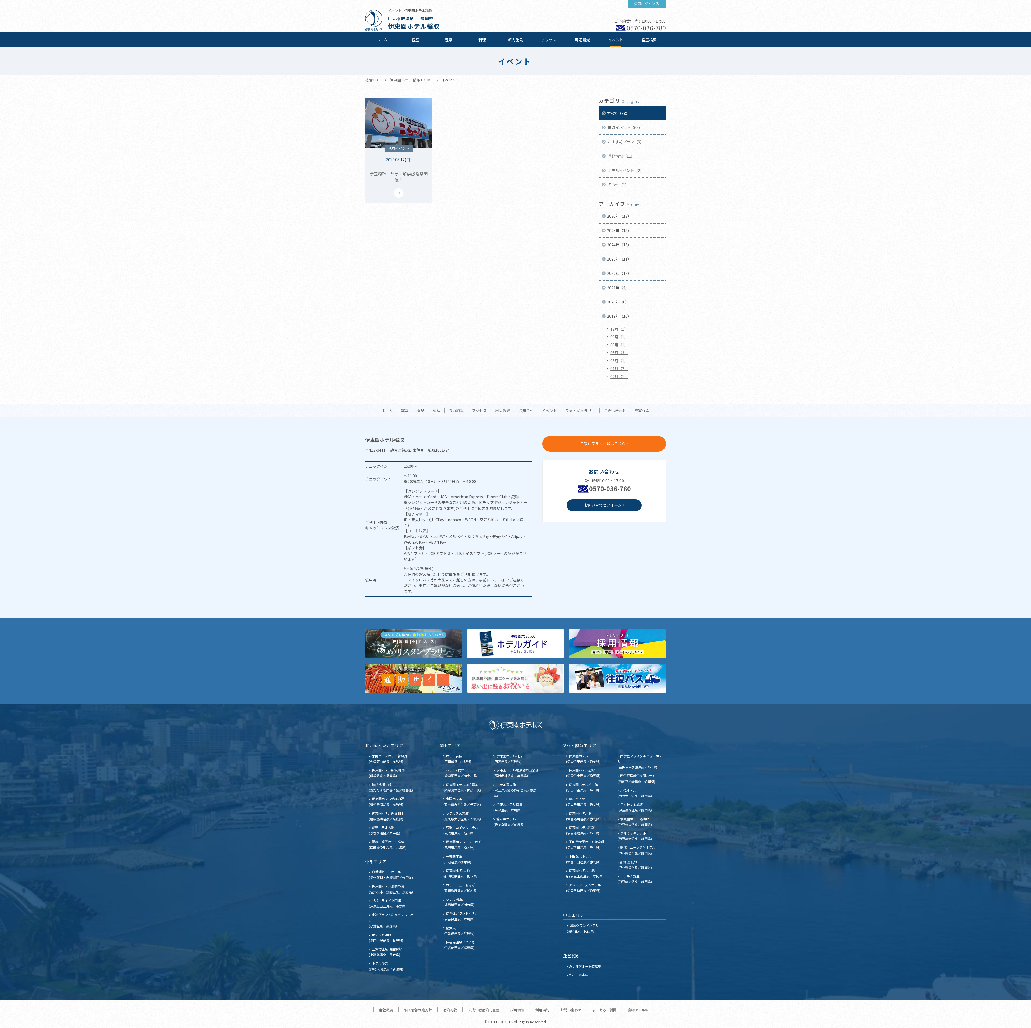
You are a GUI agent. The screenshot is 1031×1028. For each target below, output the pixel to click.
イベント (615, 39)
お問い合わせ (615, 410)
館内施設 (515, 39)
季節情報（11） (621, 156)
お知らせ (525, 410)
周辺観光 (582, 39)
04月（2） (619, 368)
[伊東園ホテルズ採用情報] (617, 643)
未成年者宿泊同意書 (483, 1009)
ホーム (381, 39)
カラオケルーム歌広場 (585, 966)
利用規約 (542, 1009)
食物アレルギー (640, 1009)
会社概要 (386, 1009)
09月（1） (619, 336)
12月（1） (619, 329)
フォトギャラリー (580, 410)
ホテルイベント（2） (625, 170)
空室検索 (649, 39)
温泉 (448, 39)
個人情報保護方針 (418, 1009)
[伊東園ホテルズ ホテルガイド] (515, 643)
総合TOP (373, 79)
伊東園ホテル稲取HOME (411, 79)
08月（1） (619, 344)
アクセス (549, 39)
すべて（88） (618, 113)
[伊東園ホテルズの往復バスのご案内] (617, 678)
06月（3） (619, 352)
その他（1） (618, 184)
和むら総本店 (578, 974)
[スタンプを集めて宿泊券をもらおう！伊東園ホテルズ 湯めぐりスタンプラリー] (413, 643)
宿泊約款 (450, 1009)
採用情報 (517, 1009)
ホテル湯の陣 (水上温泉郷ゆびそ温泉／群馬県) (514, 790)
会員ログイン (644, 3)
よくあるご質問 (604, 1009)
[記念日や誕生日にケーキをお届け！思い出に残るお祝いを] (515, 678)
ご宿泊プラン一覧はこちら (602, 443)
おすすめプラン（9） (625, 141)
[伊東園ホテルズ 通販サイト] (413, 678)
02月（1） (619, 376)
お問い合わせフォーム (603, 505)
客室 (415, 39)
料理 (482, 39)
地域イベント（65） (624, 127)
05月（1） (619, 360)
